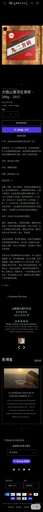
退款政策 (38, 503)
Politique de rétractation (14, 440)
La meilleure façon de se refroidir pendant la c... (21, 394)
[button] (4, 3)
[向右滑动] (26, 84)
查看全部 (37, 360)
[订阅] (33, 452)
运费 (17, 105)
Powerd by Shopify (27, 503)
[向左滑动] (16, 84)
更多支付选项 (21, 136)
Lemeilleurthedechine (14, 503)
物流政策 (26, 507)
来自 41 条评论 (20, 315)
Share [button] (6, 285)
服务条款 (19, 507)
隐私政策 (11, 507)
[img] (21, 312)
